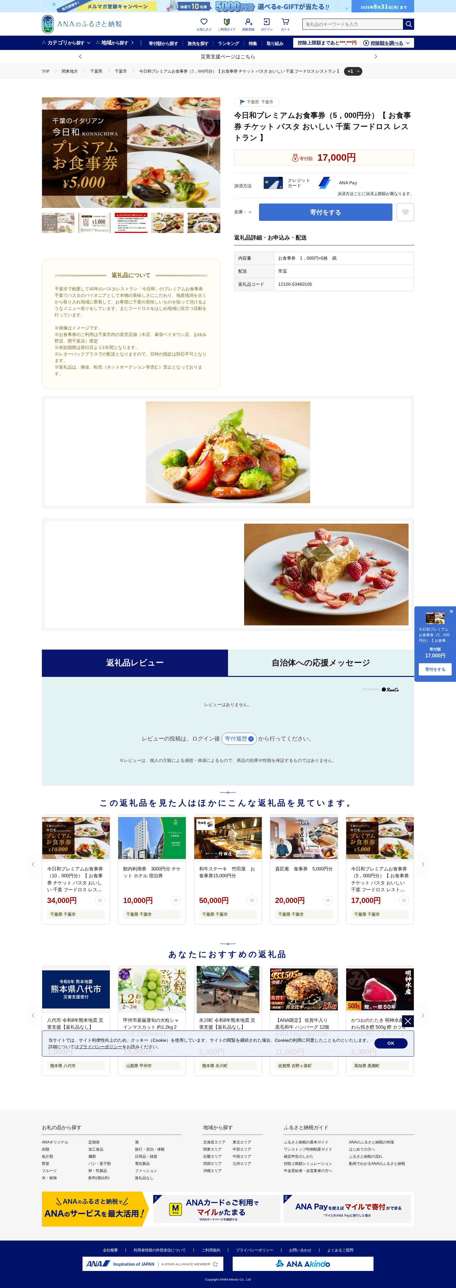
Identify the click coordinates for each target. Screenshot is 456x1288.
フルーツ (49, 1171)
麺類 (92, 1156)
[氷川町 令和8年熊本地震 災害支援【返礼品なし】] (228, 989)
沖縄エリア (212, 1171)
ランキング (228, 43)
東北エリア (242, 1142)
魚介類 (47, 1156)
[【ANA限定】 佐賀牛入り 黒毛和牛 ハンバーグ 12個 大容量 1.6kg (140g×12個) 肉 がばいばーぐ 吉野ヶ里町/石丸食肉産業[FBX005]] (304, 989)
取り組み (275, 43)
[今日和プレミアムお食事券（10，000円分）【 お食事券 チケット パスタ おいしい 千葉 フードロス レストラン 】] (76, 838)
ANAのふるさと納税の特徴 (371, 1142)
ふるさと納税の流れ (365, 1156)
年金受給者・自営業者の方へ (308, 1171)
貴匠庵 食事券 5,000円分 (304, 868)
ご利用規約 (211, 1250)
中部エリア (242, 1149)
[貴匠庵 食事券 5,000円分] (304, 838)
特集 (253, 43)
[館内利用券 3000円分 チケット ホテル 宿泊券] (152, 838)
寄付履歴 (236, 739)
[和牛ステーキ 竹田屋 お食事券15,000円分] (228, 838)
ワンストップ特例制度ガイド (308, 1149)
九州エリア (242, 1163)
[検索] (408, 24)
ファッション (146, 1171)
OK (391, 1043)
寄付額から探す (163, 43)
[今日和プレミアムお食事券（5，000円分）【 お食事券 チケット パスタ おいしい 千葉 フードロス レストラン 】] (380, 838)
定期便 (94, 1142)
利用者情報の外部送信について (160, 1250)
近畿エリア (212, 1156)
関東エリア (212, 1149)
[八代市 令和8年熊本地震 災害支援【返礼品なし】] (76, 989)
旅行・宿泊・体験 (150, 1149)
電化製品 (142, 1163)
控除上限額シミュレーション (308, 1163)
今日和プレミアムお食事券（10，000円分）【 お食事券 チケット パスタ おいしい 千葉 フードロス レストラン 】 (75, 882)
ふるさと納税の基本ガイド (306, 1142)
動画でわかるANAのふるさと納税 (377, 1163)
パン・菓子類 (99, 1163)
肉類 (45, 1149)
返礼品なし (144, 1178)
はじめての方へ (362, 1149)
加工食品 (95, 1149)
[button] (80, 56)
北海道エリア (214, 1142)
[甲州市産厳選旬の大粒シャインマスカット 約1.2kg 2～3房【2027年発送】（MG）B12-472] (152, 989)
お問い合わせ (300, 1250)
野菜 (45, 1163)
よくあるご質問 (340, 1250)
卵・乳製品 (97, 1171)
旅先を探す (198, 43)
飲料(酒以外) (99, 1178)
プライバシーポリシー (254, 1250)
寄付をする (325, 212)
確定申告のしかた (299, 1156)
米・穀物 (49, 1178)
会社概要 (110, 1250)
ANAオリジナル (55, 1142)
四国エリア (212, 1163)
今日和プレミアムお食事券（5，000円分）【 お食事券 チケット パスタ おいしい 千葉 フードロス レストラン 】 (380, 882)
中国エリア (242, 1156)
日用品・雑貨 (146, 1156)
